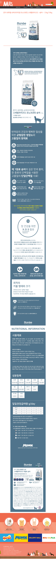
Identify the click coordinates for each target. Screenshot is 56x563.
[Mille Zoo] (7, 538)
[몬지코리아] (21, 538)
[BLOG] (34, 522)
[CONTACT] (47, 522)
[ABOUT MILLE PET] (9, 522)
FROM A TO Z (34, 529)
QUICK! (47, 529)
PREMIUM (21, 529)
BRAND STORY (18, 7)
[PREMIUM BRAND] (21, 522)
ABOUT (9, 529)
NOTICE (32, 7)
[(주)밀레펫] (8, 3)
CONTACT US (38, 7)
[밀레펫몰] (35, 538)
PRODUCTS (25, 7)
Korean (47, 4)
